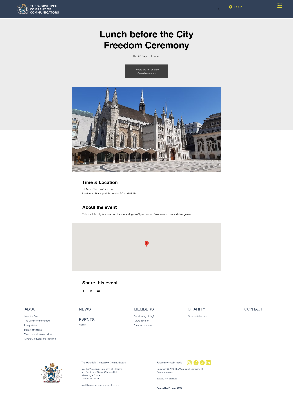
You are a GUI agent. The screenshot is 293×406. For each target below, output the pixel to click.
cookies (173, 378)
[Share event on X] (91, 291)
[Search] (218, 9)
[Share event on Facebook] (83, 291)
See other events (146, 73)
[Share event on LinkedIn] (98, 291)
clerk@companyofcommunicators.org (100, 385)
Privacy (160, 378)
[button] (279, 6)
